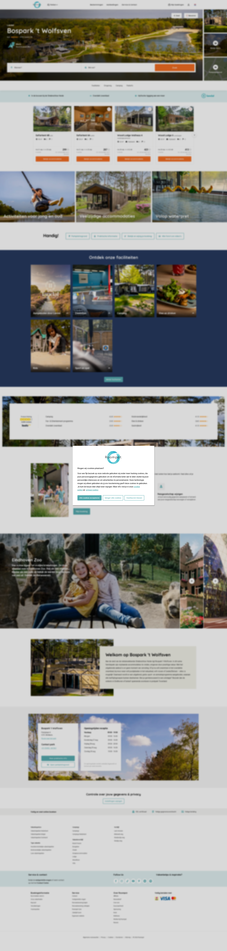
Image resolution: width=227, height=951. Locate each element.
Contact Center (43, 883)
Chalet (74, 850)
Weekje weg (118, 841)
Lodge (74, 856)
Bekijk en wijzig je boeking (140, 236)
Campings (75, 827)
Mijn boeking (81, 511)
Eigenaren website (78, 916)
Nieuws (116, 922)
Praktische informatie (107, 236)
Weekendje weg (119, 837)
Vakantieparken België (38, 834)
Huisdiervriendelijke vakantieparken (42, 847)
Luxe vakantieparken (37, 853)
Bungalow (75, 847)
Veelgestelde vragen (79, 899)
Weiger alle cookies (113, 498)
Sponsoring (117, 909)
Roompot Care (76, 909)
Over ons (116, 902)
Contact (74, 896)
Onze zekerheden (36, 899)
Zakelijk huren (76, 912)
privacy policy (92, 490)
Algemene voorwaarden (91, 937)
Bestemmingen (96, 5)
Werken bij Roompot (120, 919)
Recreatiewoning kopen (79, 902)
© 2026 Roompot (138, 937)
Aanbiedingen (112, 5)
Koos (115, 912)
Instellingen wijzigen (113, 801)
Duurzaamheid (118, 906)
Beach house (76, 843)
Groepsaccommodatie (79, 853)
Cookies (110, 937)
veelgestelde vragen (43, 880)
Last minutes (118, 831)
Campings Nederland (79, 834)
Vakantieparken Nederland (39, 831)
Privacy (103, 937)
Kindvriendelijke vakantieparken (41, 850)
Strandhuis (76, 860)
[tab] (90, 581)
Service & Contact (129, 5)
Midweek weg (118, 834)
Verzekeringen (35, 906)
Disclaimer (119, 937)
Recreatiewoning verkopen (80, 906)
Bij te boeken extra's (37, 896)
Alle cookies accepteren (89, 498)
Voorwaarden (35, 909)
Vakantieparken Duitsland (39, 837)
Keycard (33, 902)
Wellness (117, 916)
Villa (73, 863)
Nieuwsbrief (117, 899)
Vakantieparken (36, 827)
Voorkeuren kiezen (134, 498)
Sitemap (128, 937)
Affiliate (116, 896)
